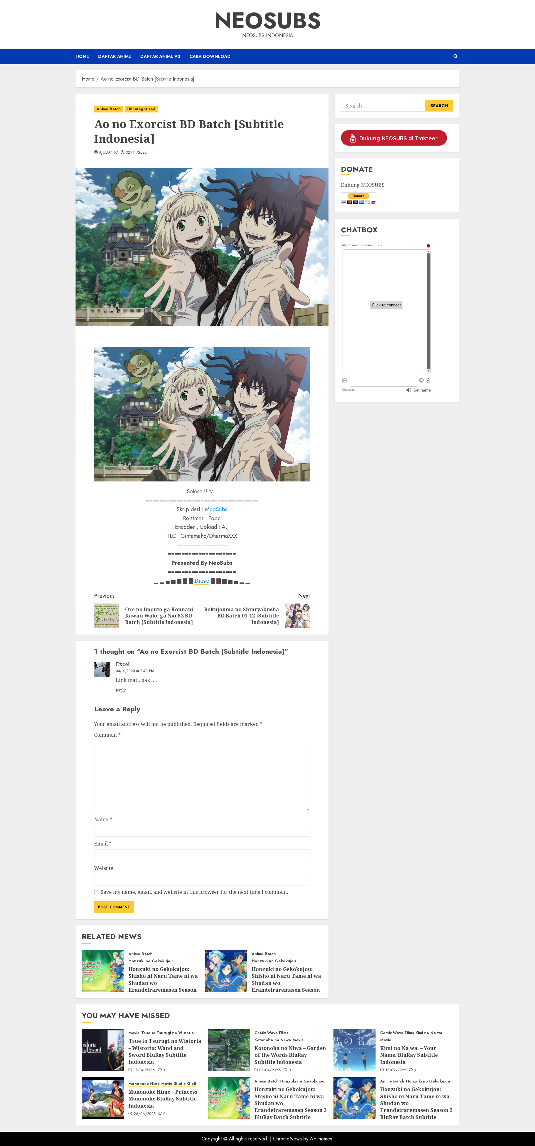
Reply (121, 690)
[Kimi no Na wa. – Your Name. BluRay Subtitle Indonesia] (354, 1050)
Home (82, 56)
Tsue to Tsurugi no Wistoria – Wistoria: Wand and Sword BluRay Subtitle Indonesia (164, 1051)
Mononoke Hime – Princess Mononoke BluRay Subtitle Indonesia (162, 1098)
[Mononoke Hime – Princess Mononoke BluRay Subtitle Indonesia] (103, 1098)
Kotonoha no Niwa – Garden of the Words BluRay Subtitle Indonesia (290, 1055)
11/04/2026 (144, 1070)
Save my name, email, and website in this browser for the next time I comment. (194, 892)
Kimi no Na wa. (429, 1033)
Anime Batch (109, 109)
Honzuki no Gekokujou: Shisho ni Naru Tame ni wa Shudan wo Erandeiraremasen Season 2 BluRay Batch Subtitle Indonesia (286, 986)
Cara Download (210, 56)
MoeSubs (216, 509)
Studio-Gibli (185, 1084)
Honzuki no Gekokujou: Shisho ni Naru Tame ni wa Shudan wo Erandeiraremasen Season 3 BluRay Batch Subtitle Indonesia (163, 986)
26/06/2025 (145, 1114)
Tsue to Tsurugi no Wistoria (167, 1033)
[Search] (455, 56)
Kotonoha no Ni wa (272, 1040)
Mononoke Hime (144, 1084)
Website (103, 868)
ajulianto (108, 152)
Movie (134, 1033)
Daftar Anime (114, 56)
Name (103, 819)
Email (102, 843)
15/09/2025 (395, 1070)
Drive (201, 580)
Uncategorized (141, 109)
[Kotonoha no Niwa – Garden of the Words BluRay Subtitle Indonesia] (229, 1050)
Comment (107, 734)
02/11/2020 (136, 152)
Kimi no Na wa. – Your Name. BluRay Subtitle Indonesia (409, 1055)
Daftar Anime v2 (160, 56)
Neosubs (267, 20)
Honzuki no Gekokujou (150, 961)
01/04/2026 (270, 1070)
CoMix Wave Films (271, 1033)
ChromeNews (287, 1138)
